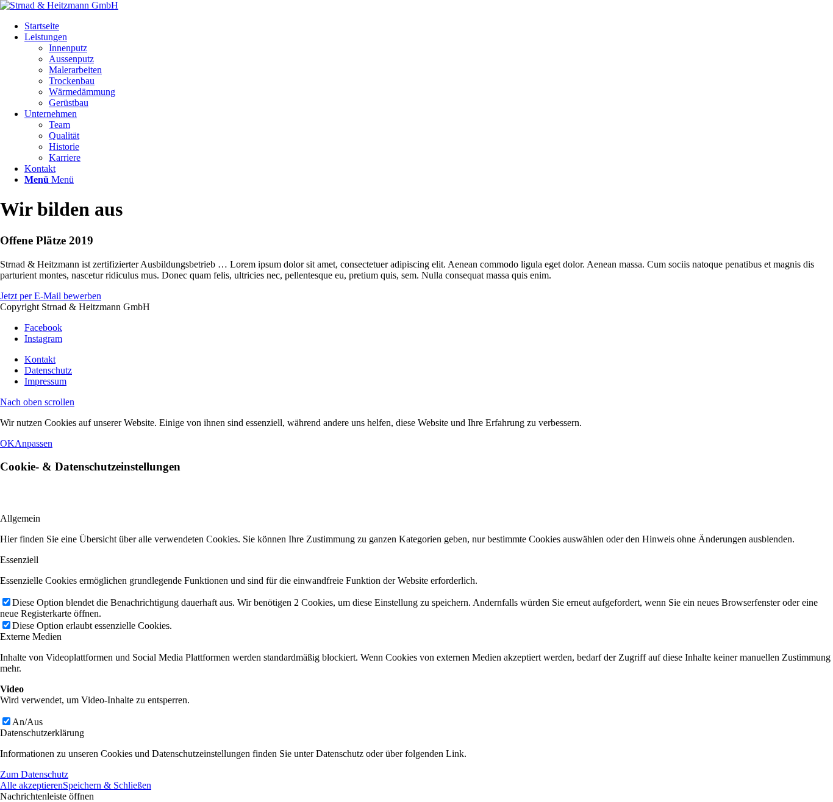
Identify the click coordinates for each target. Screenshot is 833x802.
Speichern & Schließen (107, 785)
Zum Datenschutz (34, 774)
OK (7, 443)
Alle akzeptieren (31, 785)
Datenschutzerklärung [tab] (42, 733)
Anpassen (33, 443)
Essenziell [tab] (19, 560)
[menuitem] (428, 26)
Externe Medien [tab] (31, 636)
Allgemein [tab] (20, 518)
